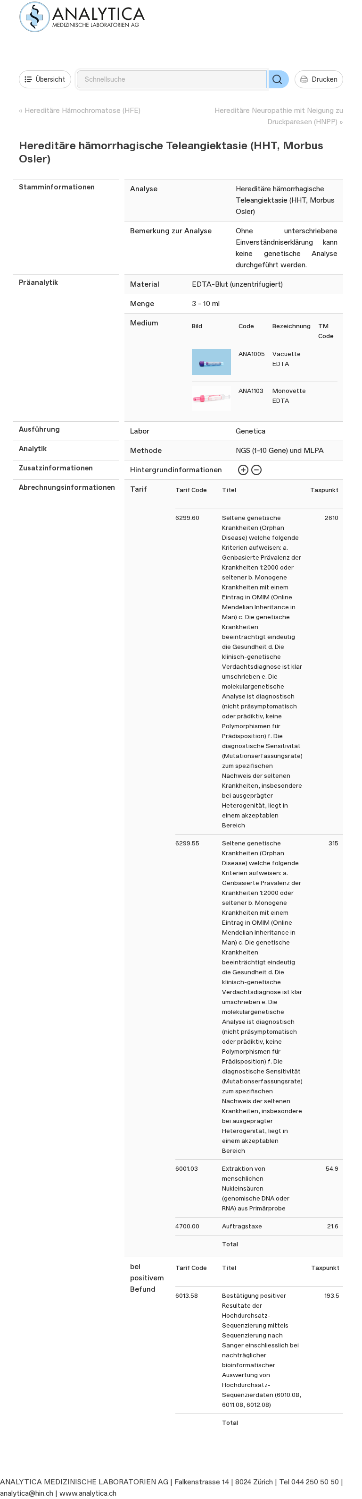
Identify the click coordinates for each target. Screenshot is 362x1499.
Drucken (324, 79)
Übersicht (50, 79)
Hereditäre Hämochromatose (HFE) (82, 110)
